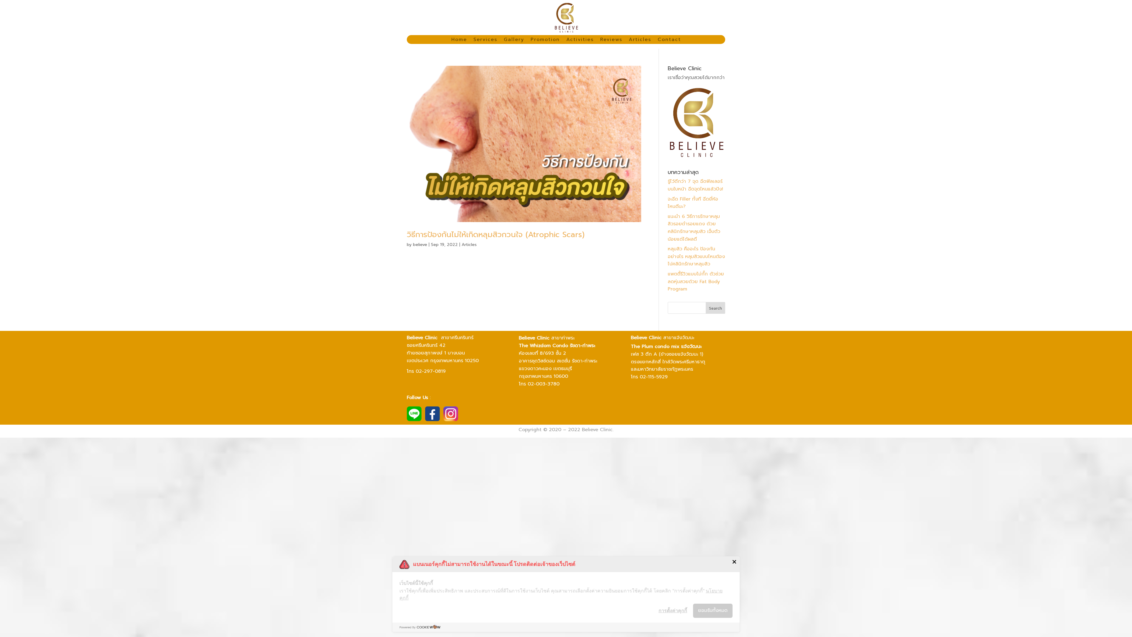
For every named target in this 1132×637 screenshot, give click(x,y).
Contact (669, 40)
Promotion (545, 40)
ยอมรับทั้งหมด (713, 610)
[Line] (414, 419)
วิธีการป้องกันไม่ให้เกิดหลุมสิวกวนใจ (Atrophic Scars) (496, 234)
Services (485, 40)
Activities (580, 40)
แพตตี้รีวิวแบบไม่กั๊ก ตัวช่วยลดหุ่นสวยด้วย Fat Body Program (696, 281)
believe (420, 245)
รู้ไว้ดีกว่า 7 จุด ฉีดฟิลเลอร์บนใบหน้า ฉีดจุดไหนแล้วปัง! (695, 185)
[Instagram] (450, 419)
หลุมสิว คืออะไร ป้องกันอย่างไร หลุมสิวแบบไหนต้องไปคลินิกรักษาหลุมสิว (696, 256)
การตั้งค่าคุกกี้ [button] (673, 610)
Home (459, 40)
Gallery (514, 40)
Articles (640, 40)
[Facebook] (432, 419)
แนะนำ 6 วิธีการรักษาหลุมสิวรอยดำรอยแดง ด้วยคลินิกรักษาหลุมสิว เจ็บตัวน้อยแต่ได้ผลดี (694, 228)
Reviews (611, 40)
